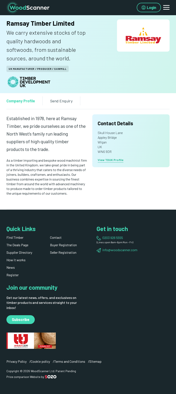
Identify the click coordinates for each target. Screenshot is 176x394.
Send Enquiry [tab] (61, 100)
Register (12, 275)
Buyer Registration (63, 245)
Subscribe (20, 319)
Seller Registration (63, 252)
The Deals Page (17, 245)
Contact (56, 237)
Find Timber (14, 237)
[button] (166, 7)
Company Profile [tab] (20, 100)
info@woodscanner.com (119, 250)
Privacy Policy (16, 361)
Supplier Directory (19, 252)
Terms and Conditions (69, 361)
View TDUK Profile (110, 160)
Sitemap (95, 361)
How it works (16, 260)
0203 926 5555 (112, 238)
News (10, 267)
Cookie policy (40, 361)
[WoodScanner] (27, 7)
